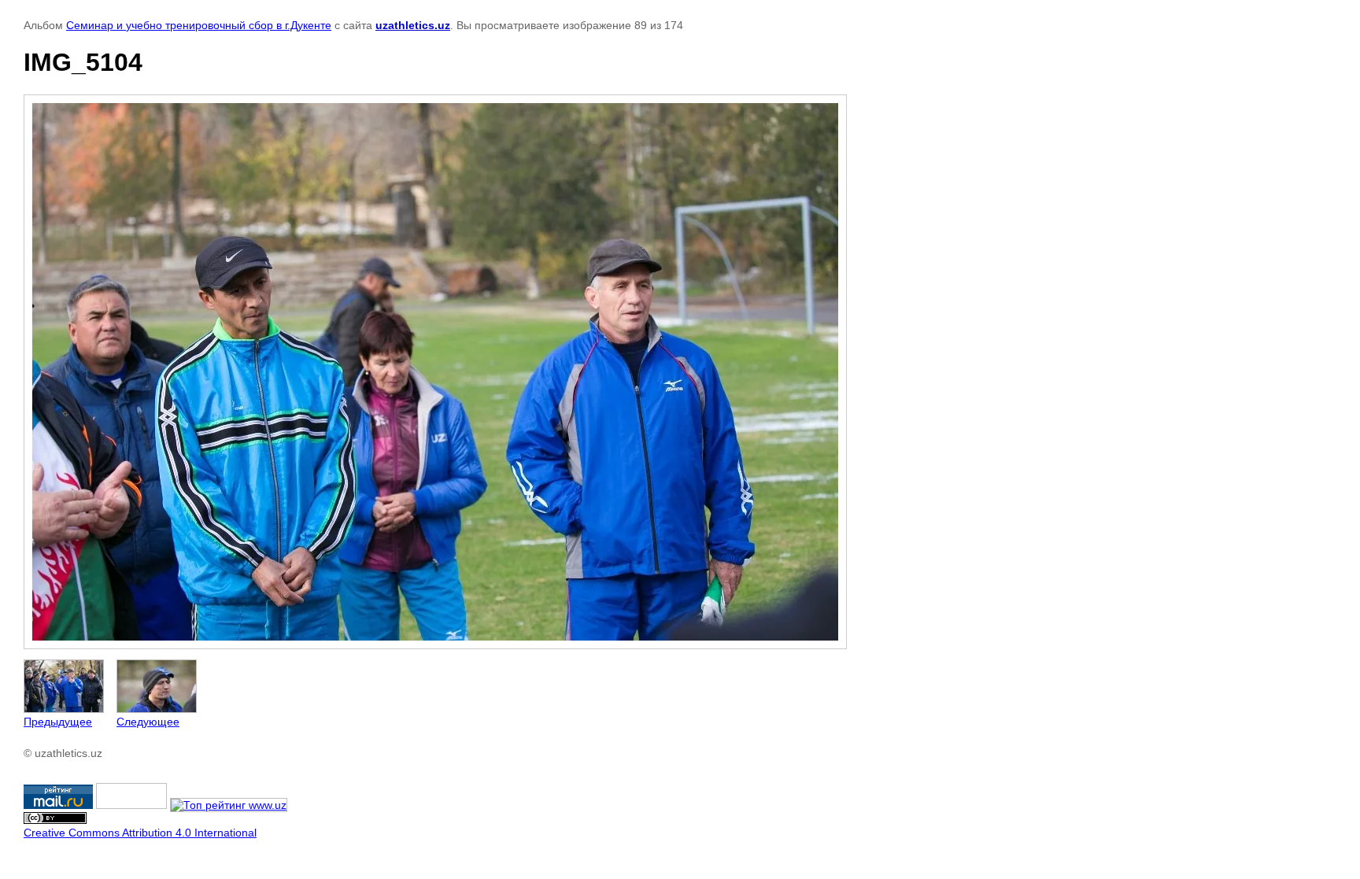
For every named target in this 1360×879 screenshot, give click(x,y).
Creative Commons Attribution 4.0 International (140, 832)
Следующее (147, 721)
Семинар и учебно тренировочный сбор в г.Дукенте (198, 25)
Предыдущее (58, 721)
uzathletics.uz (412, 25)
